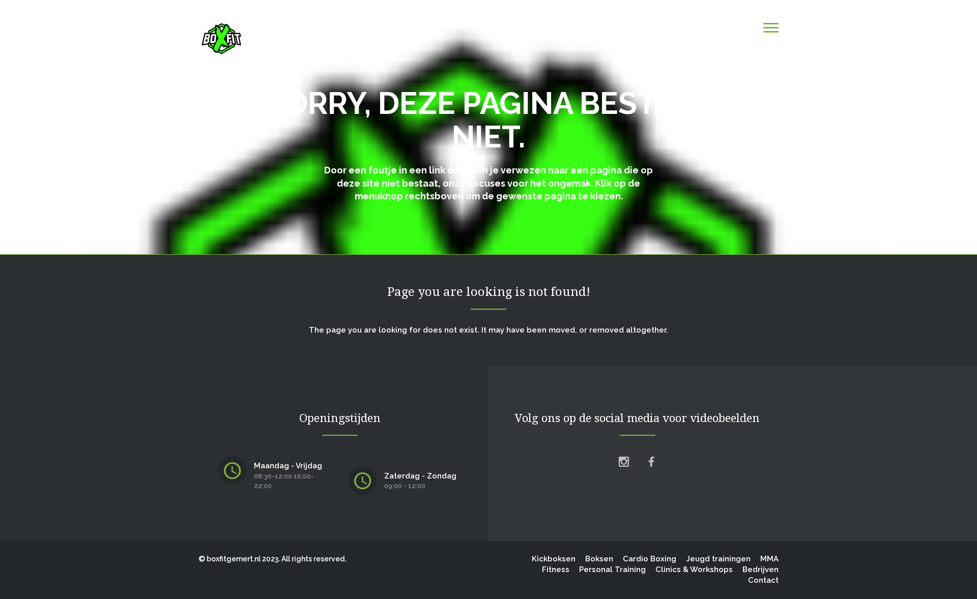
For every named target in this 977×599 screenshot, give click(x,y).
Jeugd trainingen (718, 558)
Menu (742, 27)
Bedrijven (760, 569)
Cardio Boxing (649, 558)
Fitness (555, 569)
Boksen (599, 558)
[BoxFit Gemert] (221, 38)
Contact (763, 580)
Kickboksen (554, 558)
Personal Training (612, 569)
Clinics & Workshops (694, 569)
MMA (769, 558)
